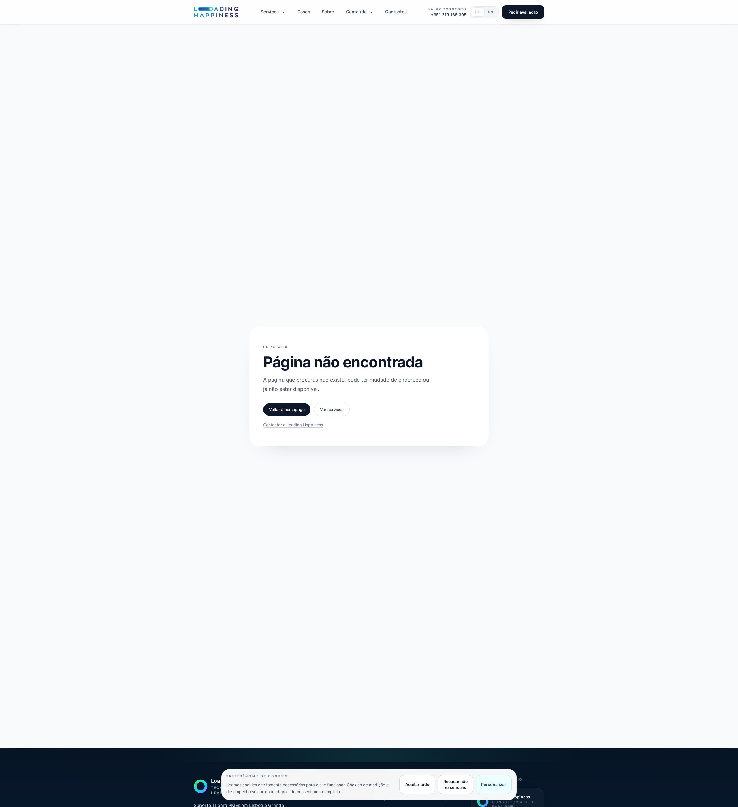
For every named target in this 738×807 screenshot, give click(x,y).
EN (491, 12)
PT (478, 12)
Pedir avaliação (523, 12)
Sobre (328, 11)
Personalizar (493, 784)
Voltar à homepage (287, 409)
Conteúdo (356, 11)
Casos (303, 11)
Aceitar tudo (417, 784)
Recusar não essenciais (455, 784)
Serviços (270, 11)
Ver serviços (332, 409)
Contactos (396, 11)
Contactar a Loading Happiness (293, 424)
